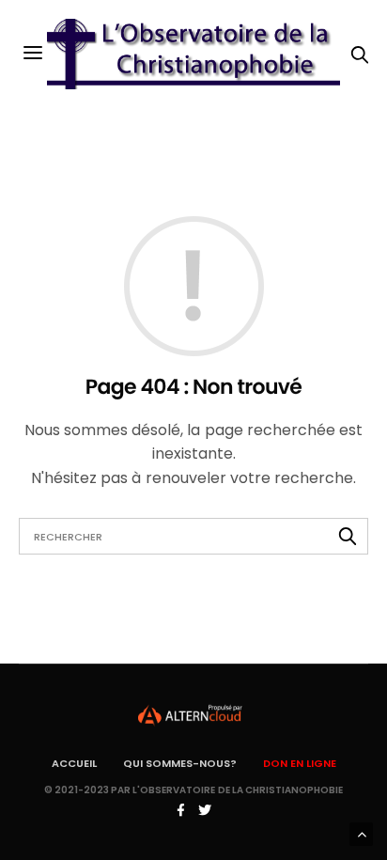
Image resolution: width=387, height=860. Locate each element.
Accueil (74, 763)
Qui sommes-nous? (180, 763)
